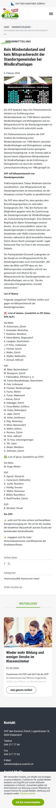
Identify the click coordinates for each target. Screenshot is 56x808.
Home (6, 27)
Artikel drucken (12, 587)
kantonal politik (12, 578)
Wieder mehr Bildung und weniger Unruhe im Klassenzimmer (25, 656)
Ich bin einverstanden (28, 802)
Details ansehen (27, 793)
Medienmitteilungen (21, 27)
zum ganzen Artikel (21, 690)
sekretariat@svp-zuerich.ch (18, 764)
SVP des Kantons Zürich (29, 3)
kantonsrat (27, 578)
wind (37, 578)
